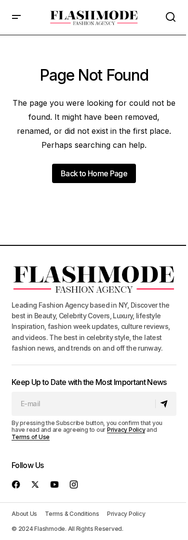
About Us (24, 513)
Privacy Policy (126, 429)
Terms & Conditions (72, 513)
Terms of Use (31, 437)
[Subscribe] (165, 403)
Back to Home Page (94, 173)
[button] (16, 17)
